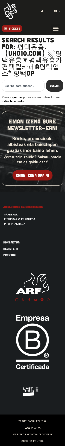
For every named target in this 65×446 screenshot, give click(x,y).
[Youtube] (35, 299)
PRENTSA (9, 255)
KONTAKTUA (11, 242)
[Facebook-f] (29, 299)
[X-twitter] (23, 299)
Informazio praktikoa (20, 219)
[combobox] (23, 86)
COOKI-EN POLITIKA (32, 441)
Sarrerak (11, 214)
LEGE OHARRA (32, 427)
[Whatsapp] (48, 299)
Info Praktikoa (14, 223)
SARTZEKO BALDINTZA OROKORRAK (32, 434)
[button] (55, 28)
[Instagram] (16, 299)
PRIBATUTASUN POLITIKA (32, 421)
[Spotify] (42, 299)
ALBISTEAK (10, 248)
